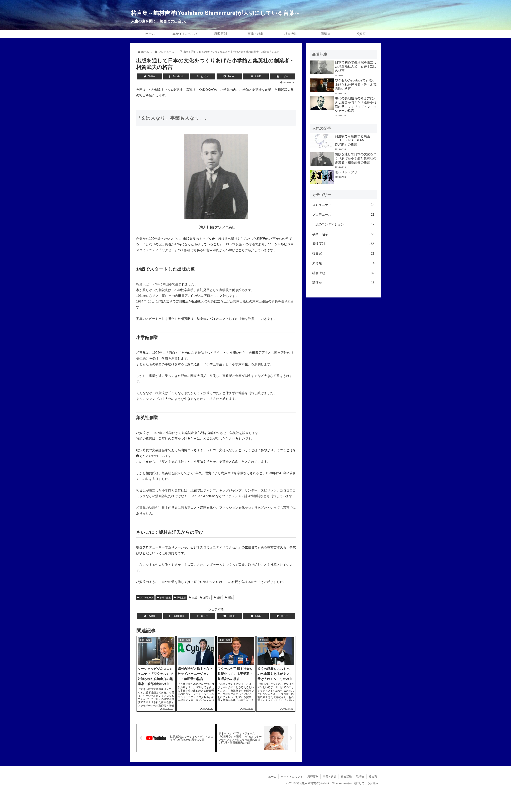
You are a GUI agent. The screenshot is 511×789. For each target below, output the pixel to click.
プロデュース (146, 597)
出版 (194, 597)
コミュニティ (343, 204)
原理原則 (181, 597)
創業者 (206, 597)
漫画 (219, 597)
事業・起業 (165, 597)
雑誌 (230, 597)
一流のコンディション (343, 224)
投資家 (343, 253)
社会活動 (343, 273)
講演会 (343, 282)
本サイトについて (292, 776)
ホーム (272, 776)
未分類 (343, 263)
